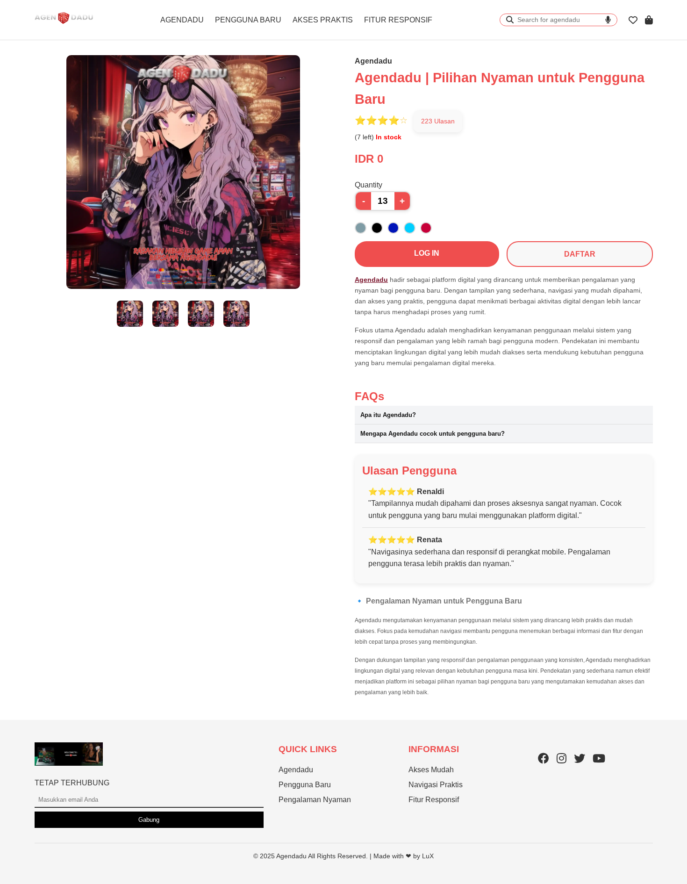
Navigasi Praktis (435, 785)
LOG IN (426, 253)
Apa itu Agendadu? (388, 414)
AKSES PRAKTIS (323, 20)
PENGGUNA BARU (248, 20)
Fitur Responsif (433, 800)
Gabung (148, 819)
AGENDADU (182, 20)
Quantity (368, 185)
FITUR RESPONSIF (398, 20)
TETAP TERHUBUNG (72, 783)
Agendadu (371, 279)
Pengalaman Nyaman (315, 800)
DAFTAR (579, 254)
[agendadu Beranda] (64, 26)
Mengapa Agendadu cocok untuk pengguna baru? (432, 433)
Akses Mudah (431, 770)
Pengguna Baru (305, 785)
